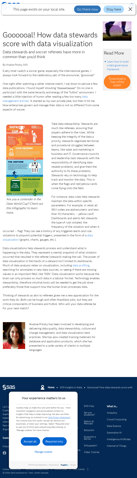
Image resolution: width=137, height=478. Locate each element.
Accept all (30, 441)
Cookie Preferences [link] (12, 469)
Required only (54, 441)
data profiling (81, 265)
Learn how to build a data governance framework (117, 65)
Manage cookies (43, 452)
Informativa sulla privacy (37, 469)
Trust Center (79, 469)
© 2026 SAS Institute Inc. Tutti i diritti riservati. (26, 472)
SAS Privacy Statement (59, 417)
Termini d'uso (60, 469)
